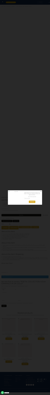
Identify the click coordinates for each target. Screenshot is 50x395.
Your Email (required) (32, 196)
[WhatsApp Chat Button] (2, 392)
